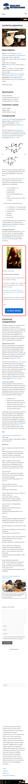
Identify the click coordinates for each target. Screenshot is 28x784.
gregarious (15, 79)
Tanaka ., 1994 (10, 226)
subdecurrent (8, 64)
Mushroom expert (6, 435)
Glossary (5, 771)
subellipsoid (21, 74)
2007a (18, 329)
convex (19, 53)
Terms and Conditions (9, 775)
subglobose (13, 74)
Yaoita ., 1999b (14, 137)
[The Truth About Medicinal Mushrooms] (14, 590)
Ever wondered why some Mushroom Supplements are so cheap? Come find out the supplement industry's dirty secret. (14, 596)
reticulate (11, 76)
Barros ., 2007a (20, 362)
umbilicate (5, 55)
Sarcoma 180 (5, 238)
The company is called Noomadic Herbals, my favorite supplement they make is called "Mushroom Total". (14, 292)
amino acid (8, 119)
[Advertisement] (14, 664)
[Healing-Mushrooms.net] (14, 6)
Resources (5, 773)
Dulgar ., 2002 (15, 358)
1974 (21, 231)
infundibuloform (20, 55)
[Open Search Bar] (25, 13)
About (4, 768)
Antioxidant (5, 382)
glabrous (11, 57)
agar (11, 349)
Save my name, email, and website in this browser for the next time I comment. (14, 637)
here (11, 441)
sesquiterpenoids (18, 130)
